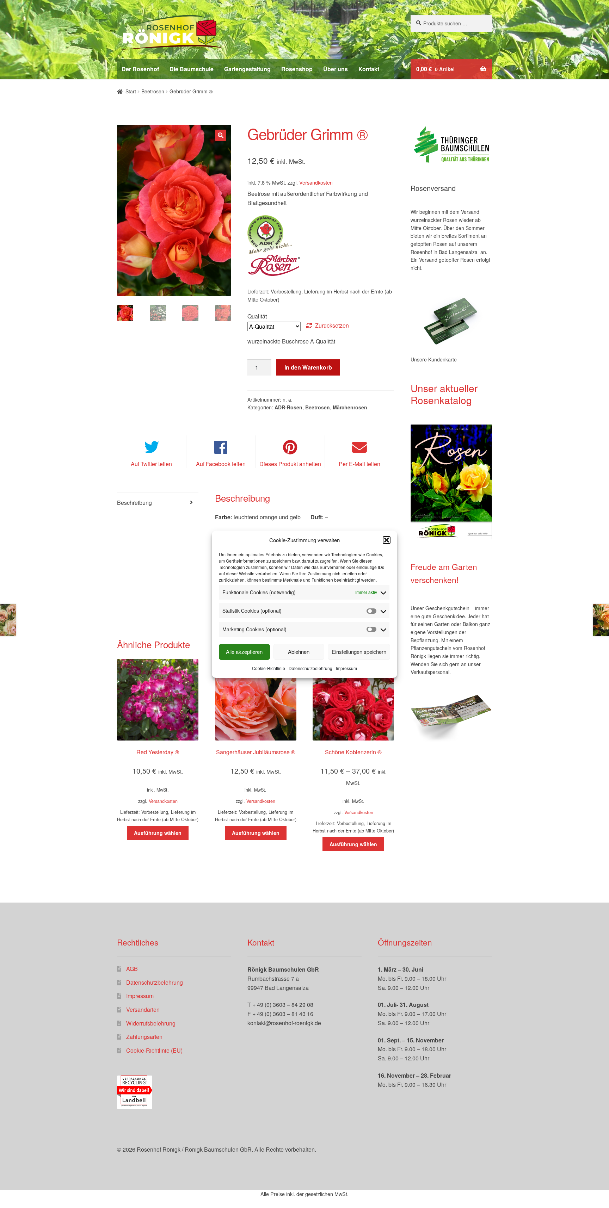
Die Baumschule (192, 69)
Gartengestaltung (247, 69)
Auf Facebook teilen (221, 464)
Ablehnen (298, 651)
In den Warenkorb (308, 367)
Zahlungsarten (144, 1037)
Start (130, 91)
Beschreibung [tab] (134, 502)
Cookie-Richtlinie (268, 668)
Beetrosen (152, 91)
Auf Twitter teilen (151, 464)
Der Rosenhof (140, 69)
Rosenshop (297, 69)
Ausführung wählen (158, 832)
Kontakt (368, 69)
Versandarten (143, 1009)
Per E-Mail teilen (359, 464)
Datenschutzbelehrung (310, 668)
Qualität (257, 316)
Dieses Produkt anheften (290, 464)
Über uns (335, 69)
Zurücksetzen (332, 325)
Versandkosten (316, 182)
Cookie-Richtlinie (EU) (154, 1050)
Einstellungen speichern (359, 651)
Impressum (346, 668)
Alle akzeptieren (244, 651)
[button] (386, 540)
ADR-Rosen (288, 407)
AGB (132, 969)
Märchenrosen (350, 407)
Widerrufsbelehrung (151, 1023)
